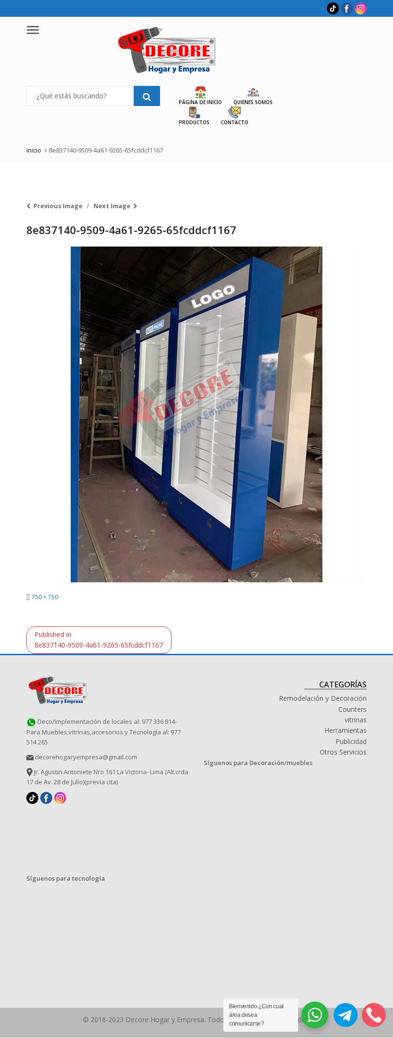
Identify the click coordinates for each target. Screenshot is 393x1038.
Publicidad (351, 741)
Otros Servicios (343, 751)
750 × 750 (45, 597)
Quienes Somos (253, 102)
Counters (352, 709)
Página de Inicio (200, 102)
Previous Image (58, 205)
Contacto (234, 122)
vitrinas (356, 719)
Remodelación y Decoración (323, 698)
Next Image (111, 205)
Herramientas (345, 730)
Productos (194, 122)
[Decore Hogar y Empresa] (57, 689)
